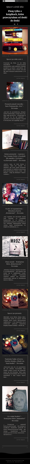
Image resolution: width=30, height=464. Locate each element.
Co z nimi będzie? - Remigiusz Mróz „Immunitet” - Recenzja (14, 418)
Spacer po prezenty (15, 313)
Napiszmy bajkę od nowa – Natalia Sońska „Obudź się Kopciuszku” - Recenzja (14, 361)
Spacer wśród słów (15, 6)
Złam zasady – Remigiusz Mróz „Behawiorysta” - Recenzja (14, 264)
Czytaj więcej (21, 78)
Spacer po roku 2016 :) (15, 59)
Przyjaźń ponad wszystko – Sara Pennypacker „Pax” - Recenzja (14, 106)
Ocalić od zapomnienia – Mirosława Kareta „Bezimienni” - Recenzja (14, 211)
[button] (14, 21)
